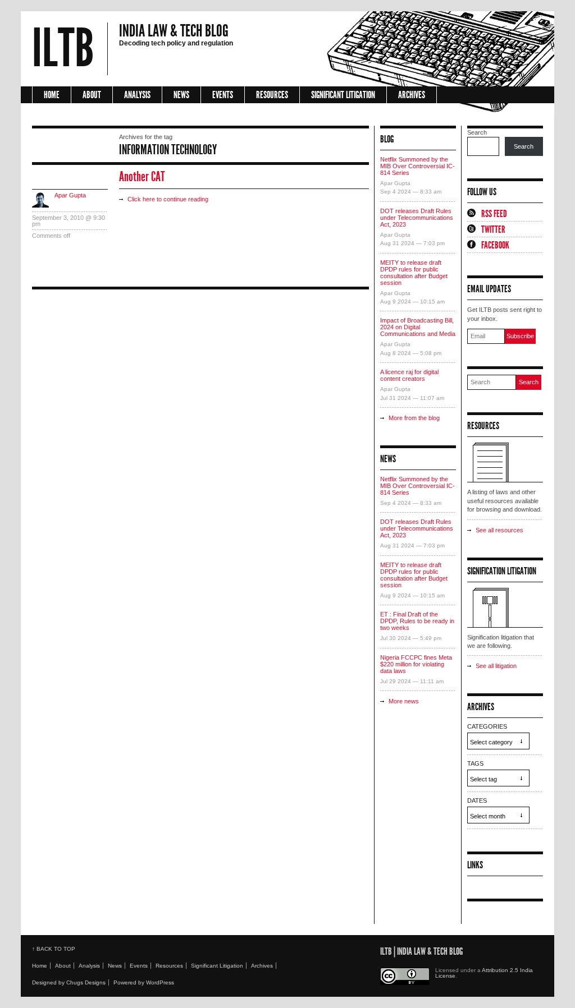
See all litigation (496, 665)
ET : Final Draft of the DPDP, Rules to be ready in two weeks (417, 621)
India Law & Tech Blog (174, 30)
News (181, 95)
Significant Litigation (343, 95)
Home (52, 95)
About (92, 95)
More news (404, 701)
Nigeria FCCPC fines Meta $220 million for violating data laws (416, 664)
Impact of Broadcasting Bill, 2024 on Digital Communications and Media (417, 327)
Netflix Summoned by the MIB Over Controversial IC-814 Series (417, 166)
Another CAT (142, 177)
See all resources (499, 530)
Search (477, 132)
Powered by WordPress (143, 982)
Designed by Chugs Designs (69, 982)
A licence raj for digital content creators (409, 375)
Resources (272, 95)
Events (222, 95)
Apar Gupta (70, 195)
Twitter (493, 229)
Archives (411, 95)
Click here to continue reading (167, 199)
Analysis (137, 95)
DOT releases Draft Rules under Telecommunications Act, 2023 (416, 218)
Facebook (495, 245)
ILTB (63, 48)
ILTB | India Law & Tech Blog (421, 951)
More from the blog (414, 418)
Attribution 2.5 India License (484, 973)
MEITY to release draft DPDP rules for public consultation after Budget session (414, 272)
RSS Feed (494, 214)
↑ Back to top (53, 949)
